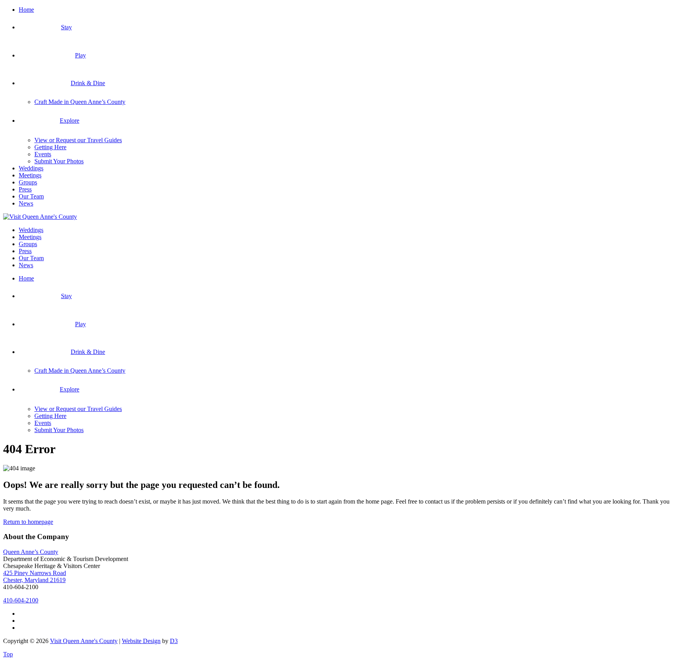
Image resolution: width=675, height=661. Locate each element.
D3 (174, 641)
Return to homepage (28, 521)
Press (25, 189)
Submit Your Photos (59, 161)
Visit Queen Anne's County (84, 641)
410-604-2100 (20, 600)
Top (8, 654)
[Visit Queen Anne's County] (40, 216)
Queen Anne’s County (30, 551)
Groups (28, 182)
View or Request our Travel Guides (78, 140)
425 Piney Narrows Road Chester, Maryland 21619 (34, 576)
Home (26, 9)
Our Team (31, 196)
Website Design (141, 641)
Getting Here (50, 147)
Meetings (30, 175)
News (26, 203)
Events (42, 154)
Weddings (31, 168)
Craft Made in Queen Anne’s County (79, 101)
